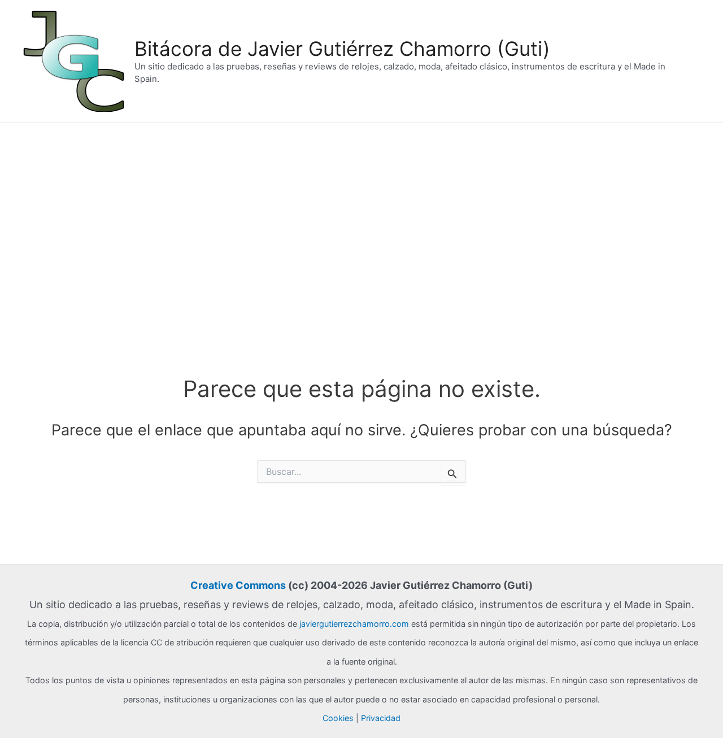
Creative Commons (238, 585)
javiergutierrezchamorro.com (354, 623)
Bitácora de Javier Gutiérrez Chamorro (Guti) (342, 48)
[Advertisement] (361, 207)
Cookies (338, 718)
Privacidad (380, 718)
